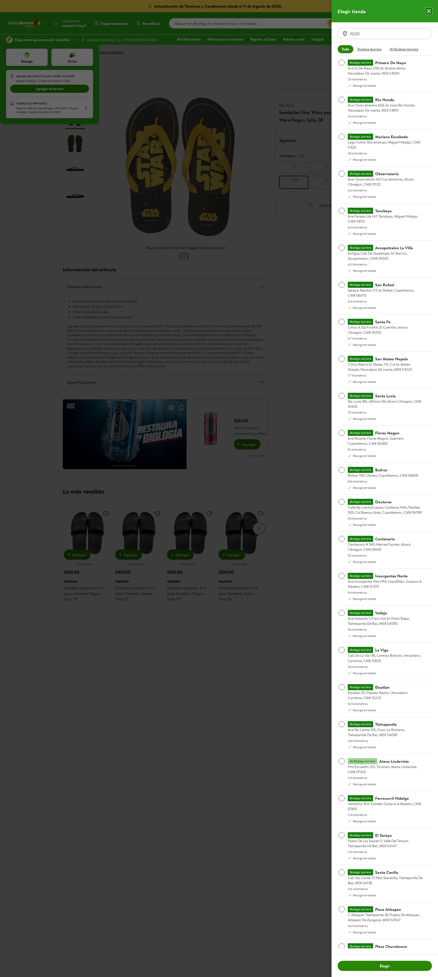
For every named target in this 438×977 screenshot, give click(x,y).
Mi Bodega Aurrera (404, 49)
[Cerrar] (429, 11)
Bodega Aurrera (369, 49)
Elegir (385, 966)
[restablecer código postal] (345, 34)
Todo (345, 49)
